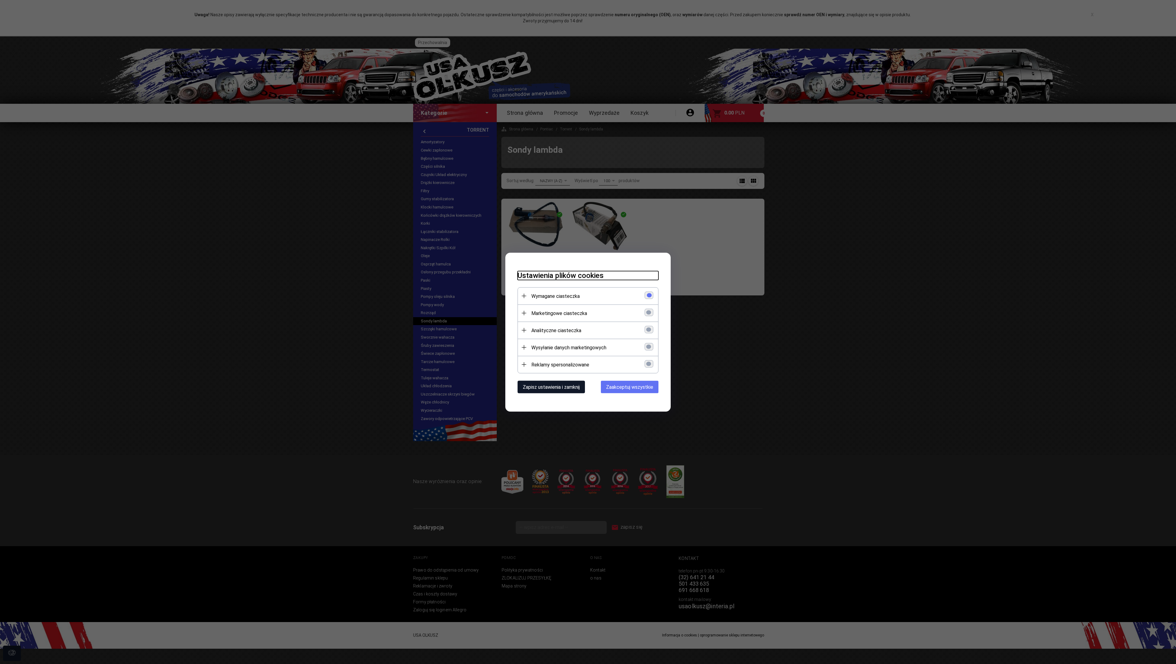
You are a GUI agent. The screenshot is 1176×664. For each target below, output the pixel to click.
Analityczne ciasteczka (556, 330)
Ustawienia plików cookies (561, 275)
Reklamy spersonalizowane (560, 364)
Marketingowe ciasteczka (559, 313)
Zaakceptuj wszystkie (629, 387)
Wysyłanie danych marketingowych (568, 347)
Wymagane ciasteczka (555, 296)
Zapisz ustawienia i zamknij (551, 387)
